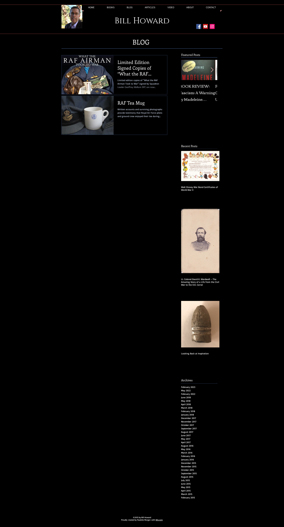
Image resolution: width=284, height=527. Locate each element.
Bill (123, 20)
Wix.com (159, 520)
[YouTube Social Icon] (205, 26)
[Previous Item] (186, 70)
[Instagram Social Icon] (212, 26)
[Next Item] (212, 70)
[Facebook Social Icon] (198, 26)
